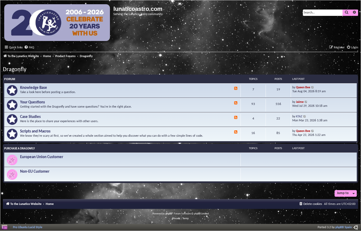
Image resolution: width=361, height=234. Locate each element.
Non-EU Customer (34, 172)
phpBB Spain (343, 227)
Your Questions (32, 102)
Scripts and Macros (35, 132)
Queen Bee (303, 87)
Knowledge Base (33, 88)
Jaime (300, 102)
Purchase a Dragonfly (19, 148)
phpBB (168, 213)
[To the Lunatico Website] (57, 23)
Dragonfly (14, 70)
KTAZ (299, 116)
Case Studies (30, 117)
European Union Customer (41, 157)
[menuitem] (29, 47)
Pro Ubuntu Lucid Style (27, 227)
